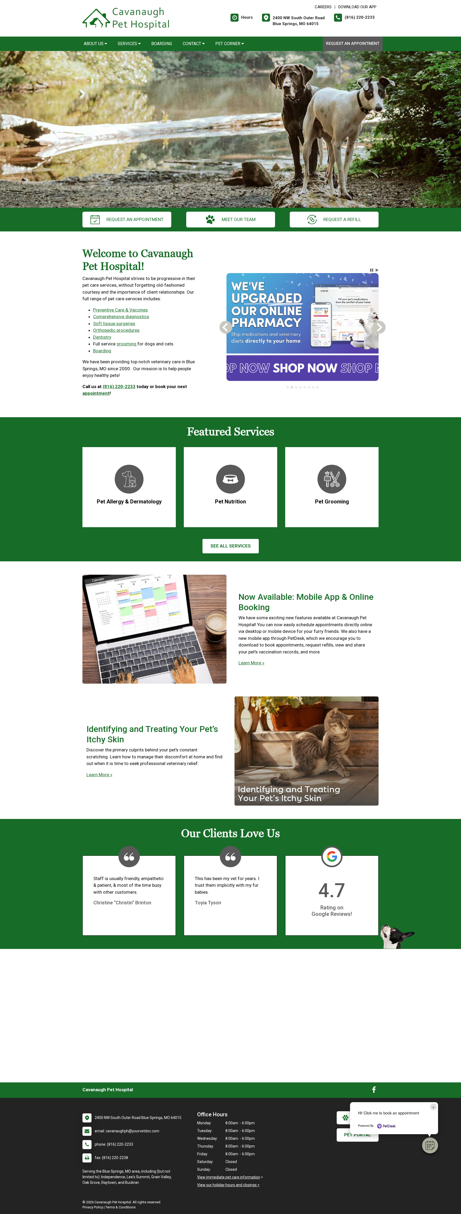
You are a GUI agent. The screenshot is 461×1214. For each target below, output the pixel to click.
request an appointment (135, 219)
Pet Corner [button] (228, 43)
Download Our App (357, 7)
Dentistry (102, 337)
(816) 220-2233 (119, 386)
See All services (230, 546)
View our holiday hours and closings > (228, 1185)
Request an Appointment (352, 43)
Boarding (161, 43)
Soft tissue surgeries (114, 323)
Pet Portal (357, 1134)
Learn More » (251, 662)
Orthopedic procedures (116, 330)
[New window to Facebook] (374, 1091)
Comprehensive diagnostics (121, 316)
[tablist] (302, 387)
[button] (430, 1145)
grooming (127, 343)
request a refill (342, 219)
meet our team (239, 219)
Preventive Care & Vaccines (120, 310)
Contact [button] (192, 43)
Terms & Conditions (120, 1207)
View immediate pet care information (228, 1177)
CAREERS (323, 7)
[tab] (287, 387)
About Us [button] (94, 43)
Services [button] (128, 43)
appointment (96, 393)
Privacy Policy (92, 1207)
